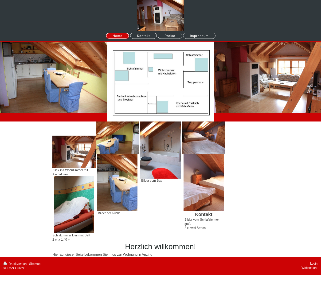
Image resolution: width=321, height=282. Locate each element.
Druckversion (17, 264)
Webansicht (309, 268)
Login (313, 263)
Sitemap (34, 264)
